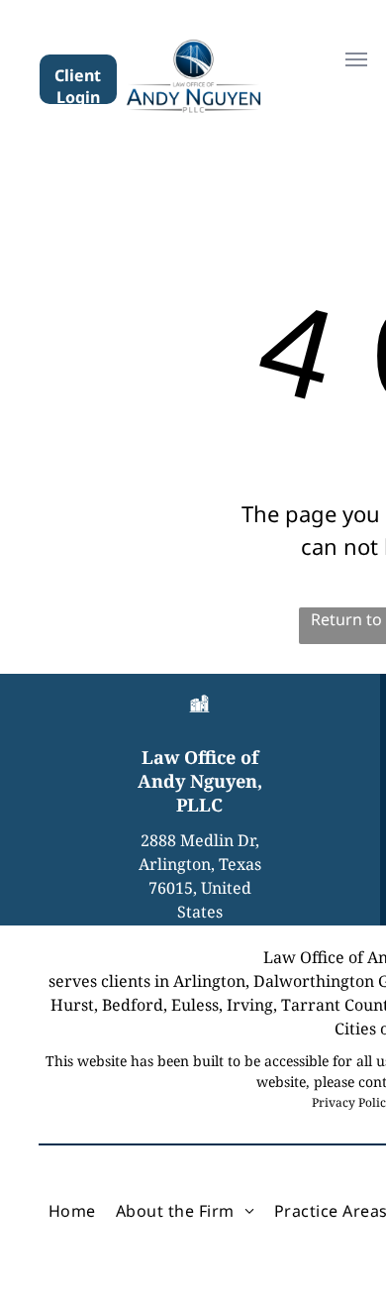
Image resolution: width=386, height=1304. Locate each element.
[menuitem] (72, 1211)
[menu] (356, 59)
